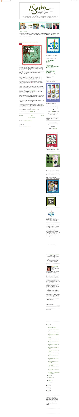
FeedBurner (55, 128)
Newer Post (21, 115)
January (50, 382)
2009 (48, 391)
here (42, 105)
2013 (48, 385)
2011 (48, 388)
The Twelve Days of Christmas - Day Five (28, 42)
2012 (48, 387)
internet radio (51, 254)
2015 (48, 324)
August (50, 378)
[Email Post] (34, 111)
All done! (49, 337)
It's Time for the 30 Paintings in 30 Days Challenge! (54, 373)
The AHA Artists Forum (52, 327)
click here (25, 88)
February (50, 380)
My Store (25, 31)
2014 (48, 383)
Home (21, 31)
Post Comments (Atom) (27, 120)
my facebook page (32, 90)
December (50, 325)
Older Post (42, 115)
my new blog (54, 34)
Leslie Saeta (58, 254)
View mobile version (31, 117)
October (50, 375)
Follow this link (21, 100)
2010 (48, 390)
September (50, 377)
